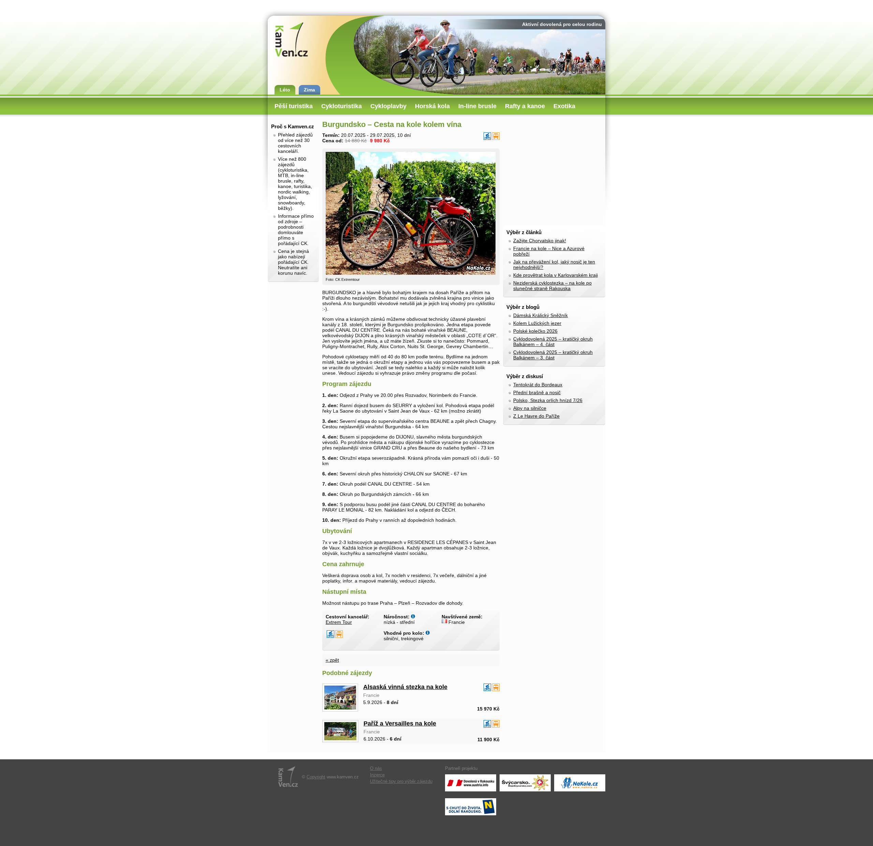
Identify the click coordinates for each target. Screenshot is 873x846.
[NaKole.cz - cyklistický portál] (579, 782)
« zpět (332, 660)
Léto (285, 89)
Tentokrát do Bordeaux (537, 384)
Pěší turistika (294, 106)
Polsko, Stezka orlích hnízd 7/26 (547, 400)
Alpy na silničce (529, 408)
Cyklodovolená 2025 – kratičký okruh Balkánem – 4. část (553, 341)
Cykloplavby (388, 106)
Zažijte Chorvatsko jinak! (539, 240)
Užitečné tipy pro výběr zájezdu (401, 781)
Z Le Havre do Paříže (536, 416)
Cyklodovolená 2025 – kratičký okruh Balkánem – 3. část (553, 354)
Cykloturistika (341, 106)
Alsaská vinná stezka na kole (405, 687)
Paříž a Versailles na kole (400, 723)
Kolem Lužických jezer (537, 323)
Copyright (316, 777)
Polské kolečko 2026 (535, 331)
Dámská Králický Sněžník (540, 315)
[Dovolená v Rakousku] (470, 782)
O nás (376, 768)
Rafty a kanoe (525, 106)
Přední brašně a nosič (537, 392)
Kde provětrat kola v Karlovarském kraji (555, 275)
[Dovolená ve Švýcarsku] (525, 782)
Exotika (564, 106)
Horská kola (432, 106)
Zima (309, 89)
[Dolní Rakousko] (470, 806)
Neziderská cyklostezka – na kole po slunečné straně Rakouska (552, 285)
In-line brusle (477, 106)
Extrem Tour (339, 622)
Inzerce (377, 775)
